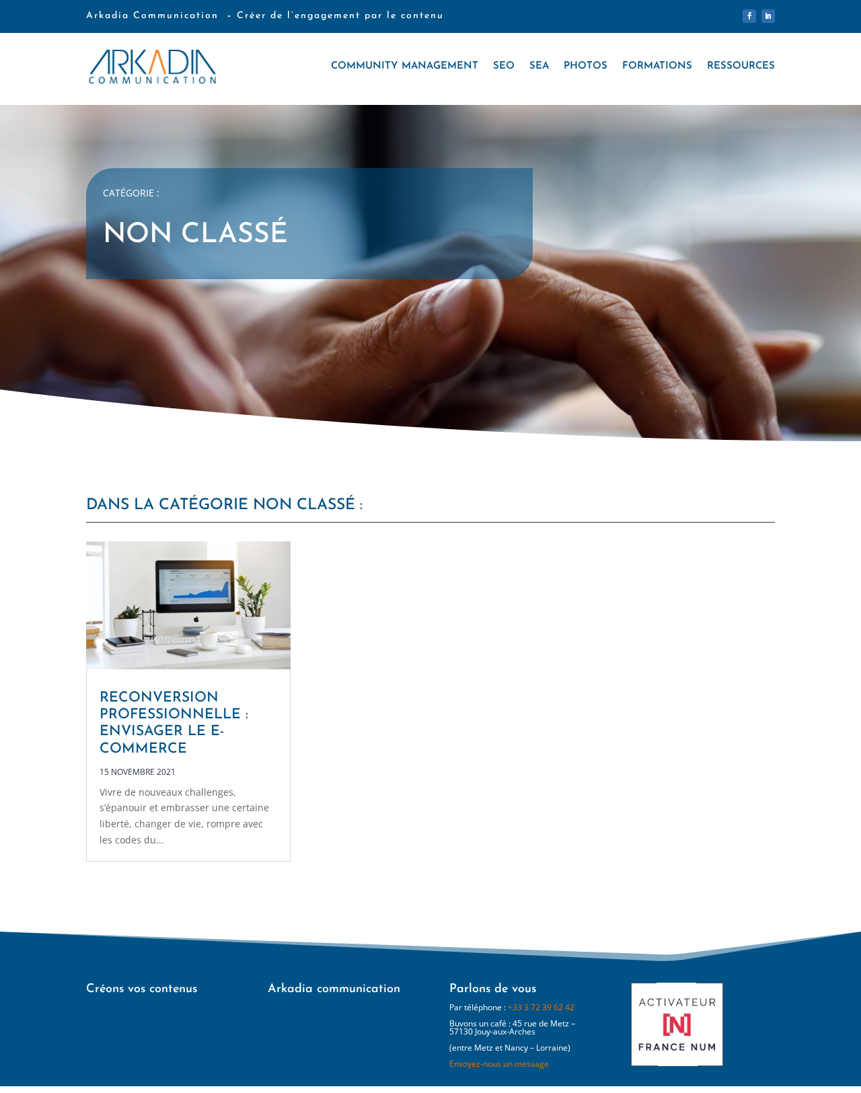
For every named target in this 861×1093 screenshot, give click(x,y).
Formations (657, 66)
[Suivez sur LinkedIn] (768, 16)
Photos (585, 66)
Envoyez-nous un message (499, 1063)
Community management (404, 66)
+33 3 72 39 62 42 (541, 1007)
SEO (504, 66)
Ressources (741, 66)
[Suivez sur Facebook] (749, 16)
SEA (539, 66)
